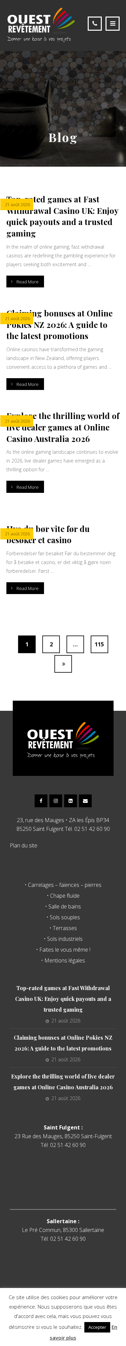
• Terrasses (63, 928)
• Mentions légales (63, 960)
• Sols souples (63, 917)
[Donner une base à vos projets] (41, 25)
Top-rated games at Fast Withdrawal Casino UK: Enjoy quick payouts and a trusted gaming (63, 998)
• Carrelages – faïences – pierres (63, 885)
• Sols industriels (63, 939)
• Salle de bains (63, 906)
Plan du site (23, 845)
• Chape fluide (63, 895)
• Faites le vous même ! (63, 949)
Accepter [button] (97, 1327)
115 (99, 644)
